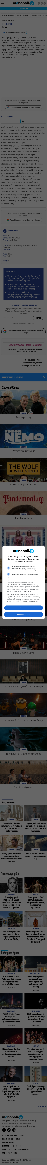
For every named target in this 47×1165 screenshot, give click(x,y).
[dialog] (23, 582)
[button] (23, 578)
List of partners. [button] (28, 591)
